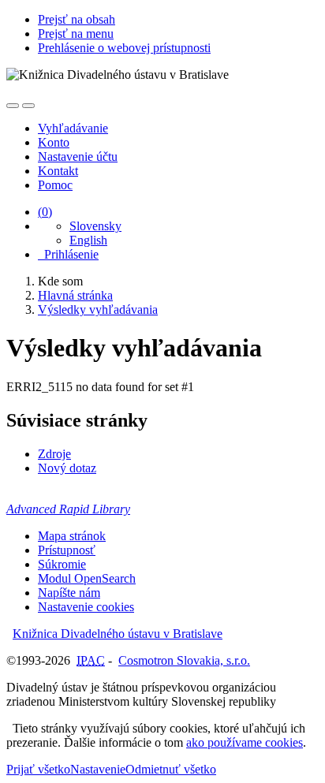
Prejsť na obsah (76, 19)
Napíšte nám (69, 592)
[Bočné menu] (12, 105)
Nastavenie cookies (86, 606)
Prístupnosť (66, 550)
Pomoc (55, 185)
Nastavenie (97, 769)
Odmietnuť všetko (170, 769)
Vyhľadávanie (73, 128)
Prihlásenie (68, 254)
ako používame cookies (244, 742)
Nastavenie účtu (78, 156)
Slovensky (95, 226)
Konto (53, 142)
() (45, 211)
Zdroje (54, 453)
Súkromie (62, 564)
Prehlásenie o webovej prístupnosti (124, 47)
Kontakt (58, 170)
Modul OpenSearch (87, 578)
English (88, 240)
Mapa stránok (72, 536)
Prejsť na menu (76, 33)
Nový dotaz (67, 468)
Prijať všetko (38, 769)
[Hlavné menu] (28, 105)
